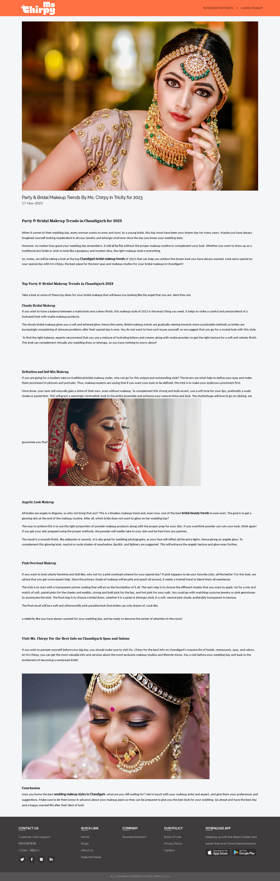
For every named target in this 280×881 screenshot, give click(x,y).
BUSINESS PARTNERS (218, 8)
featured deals (91, 857)
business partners (134, 837)
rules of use (172, 837)
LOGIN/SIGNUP (251, 8)
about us (87, 850)
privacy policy (173, 843)
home (85, 837)
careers (169, 850)
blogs (85, 843)
